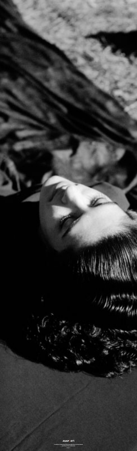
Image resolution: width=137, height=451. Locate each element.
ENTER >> (68, 447)
